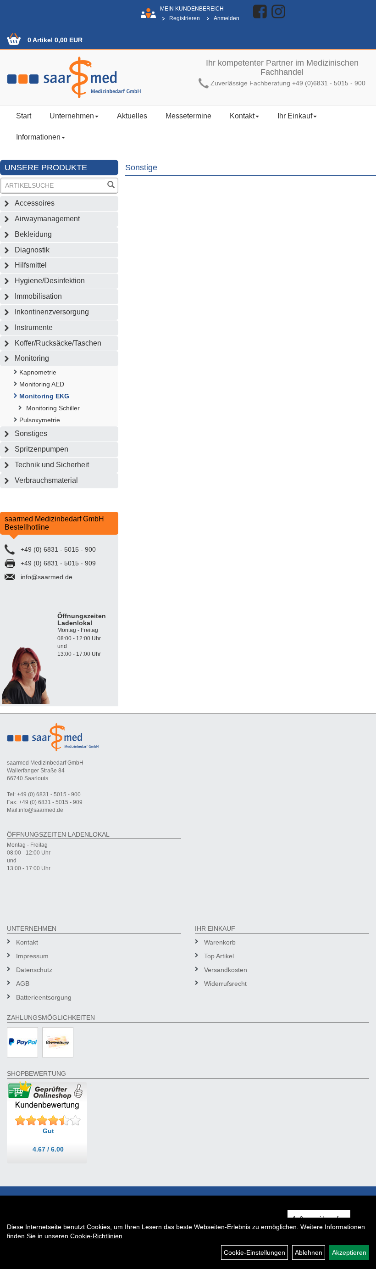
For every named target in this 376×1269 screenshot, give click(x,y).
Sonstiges (31, 433)
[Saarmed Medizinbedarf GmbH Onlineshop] (94, 77)
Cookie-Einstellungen (254, 1252)
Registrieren (184, 18)
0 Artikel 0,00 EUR (55, 40)
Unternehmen (72, 116)
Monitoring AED (41, 384)
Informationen (38, 137)
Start (23, 116)
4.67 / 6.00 (48, 1149)
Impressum (32, 956)
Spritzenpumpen (41, 449)
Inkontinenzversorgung (52, 312)
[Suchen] (111, 185)
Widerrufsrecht (225, 983)
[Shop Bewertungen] (48, 1120)
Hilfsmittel (31, 265)
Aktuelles (132, 116)
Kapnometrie (37, 372)
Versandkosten (225, 969)
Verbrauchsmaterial (46, 480)
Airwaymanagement (47, 219)
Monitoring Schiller (53, 408)
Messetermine (188, 116)
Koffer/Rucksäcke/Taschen (58, 343)
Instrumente (34, 327)
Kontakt (242, 116)
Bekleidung (33, 234)
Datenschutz (34, 969)
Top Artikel (219, 956)
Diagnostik (32, 250)
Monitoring (32, 358)
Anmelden (226, 18)
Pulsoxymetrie (39, 420)
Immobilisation (38, 296)
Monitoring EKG (44, 396)
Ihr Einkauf (294, 116)
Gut (48, 1131)
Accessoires (35, 203)
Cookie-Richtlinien (96, 1236)
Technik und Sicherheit (52, 465)
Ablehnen (308, 1252)
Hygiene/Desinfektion (50, 281)
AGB (22, 983)
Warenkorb (220, 942)
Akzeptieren (349, 1252)
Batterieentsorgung (44, 997)
